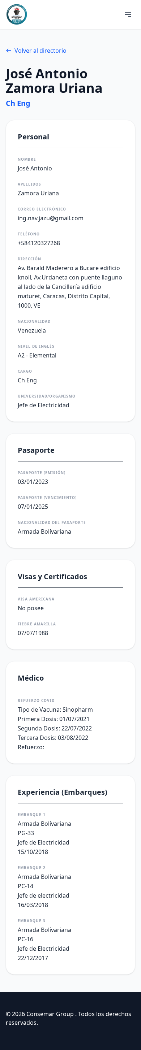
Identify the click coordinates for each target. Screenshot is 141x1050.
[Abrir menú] (128, 14)
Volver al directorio (40, 51)
